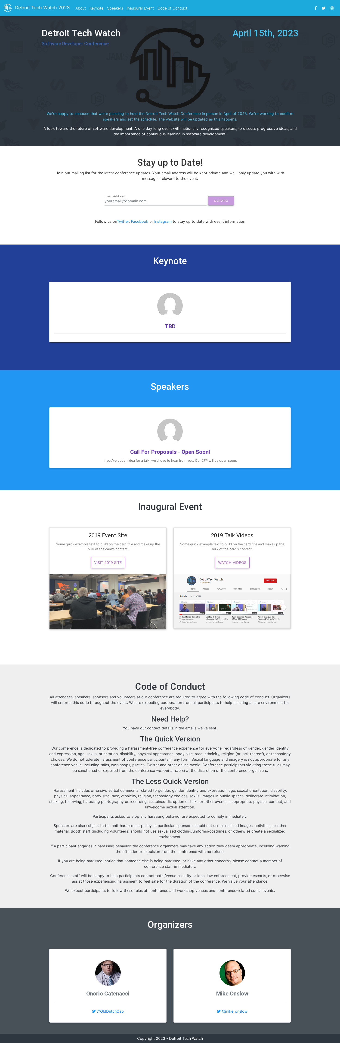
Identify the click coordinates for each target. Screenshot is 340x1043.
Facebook (139, 221)
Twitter (123, 221)
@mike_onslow (234, 1011)
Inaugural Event (140, 8)
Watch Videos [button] (232, 562)
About (80, 8)
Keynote (96, 8)
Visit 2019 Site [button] (108, 562)
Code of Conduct (172, 8)
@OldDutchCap (110, 1011)
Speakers (115, 8)
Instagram (163, 221)
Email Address (114, 196)
